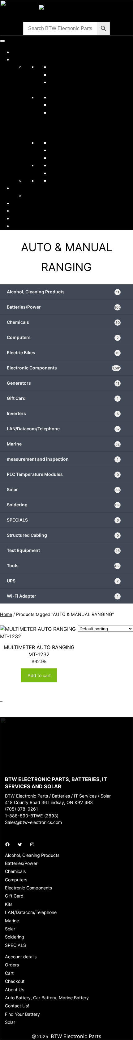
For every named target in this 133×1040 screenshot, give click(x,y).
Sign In (20, 218)
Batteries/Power (68, 67)
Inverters (63, 413)
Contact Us (25, 210)
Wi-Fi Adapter (62, 596)
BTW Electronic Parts (76, 1036)
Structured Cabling (63, 535)
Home (19, 52)
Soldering (60, 150)
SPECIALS (66, 173)
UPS (63, 580)
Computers (63, 337)
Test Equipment (67, 158)
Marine (63, 443)
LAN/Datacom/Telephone (79, 105)
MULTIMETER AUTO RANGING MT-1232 (39, 651)
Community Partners (36, 188)
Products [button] (27, 59)
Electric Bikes (65, 180)
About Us (23, 203)
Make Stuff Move (45, 195)
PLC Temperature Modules (63, 474)
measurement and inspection (62, 459)
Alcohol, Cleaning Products (63, 291)
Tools (55, 165)
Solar (55, 142)
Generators (63, 383)
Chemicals (61, 74)
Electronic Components (77, 97)
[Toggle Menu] (2, 41)
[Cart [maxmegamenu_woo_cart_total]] (14, 226)
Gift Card (62, 398)
